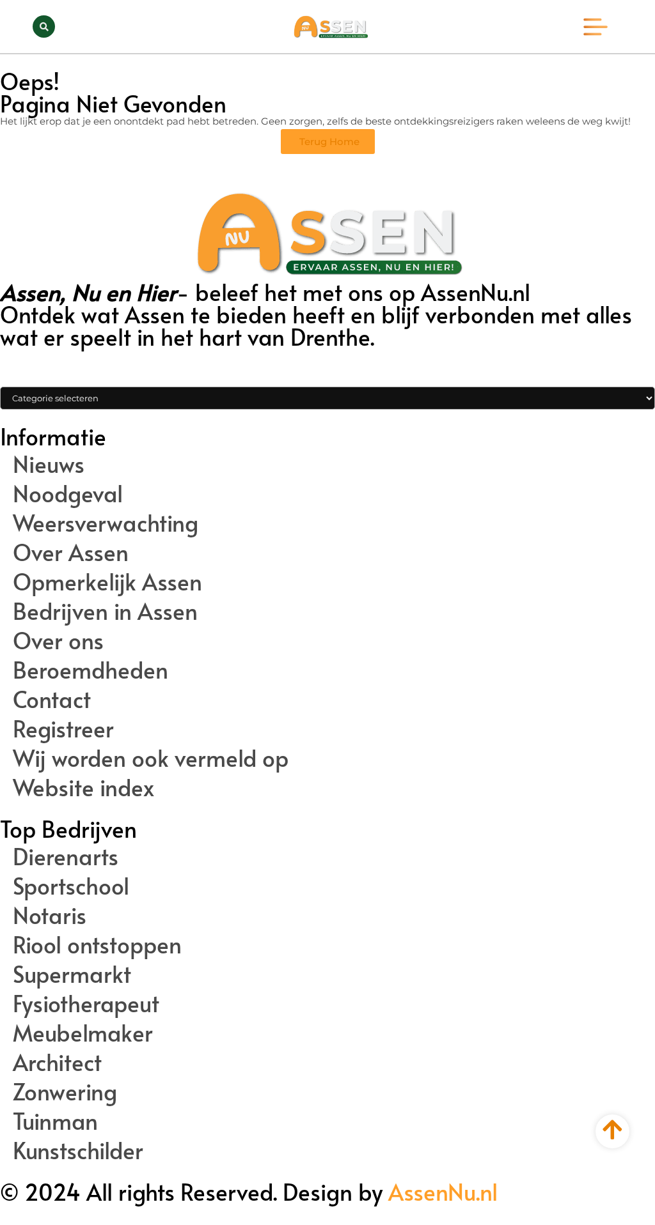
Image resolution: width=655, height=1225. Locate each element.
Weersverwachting (105, 522)
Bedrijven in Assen (105, 611)
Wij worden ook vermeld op (150, 758)
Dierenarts (65, 856)
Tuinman (55, 1121)
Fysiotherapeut (86, 1003)
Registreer (63, 728)
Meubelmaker (83, 1032)
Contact (52, 699)
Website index (83, 787)
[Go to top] (612, 1129)
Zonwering (65, 1091)
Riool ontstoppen (97, 944)
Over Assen (71, 552)
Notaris (49, 915)
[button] (44, 26)
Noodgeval (68, 493)
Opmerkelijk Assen (107, 581)
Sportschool (71, 885)
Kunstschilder (78, 1150)
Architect (57, 1062)
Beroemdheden (90, 669)
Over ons (58, 640)
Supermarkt (72, 974)
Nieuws (48, 464)
